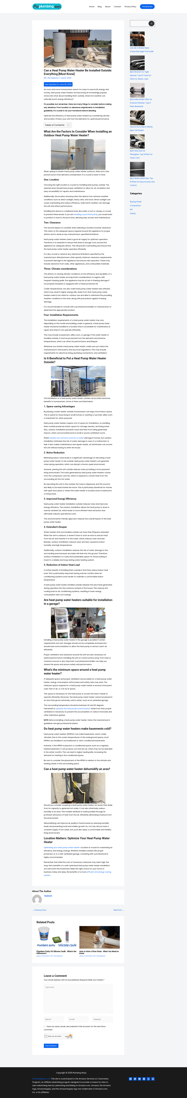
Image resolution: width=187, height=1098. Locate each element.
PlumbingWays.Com (41, 1078)
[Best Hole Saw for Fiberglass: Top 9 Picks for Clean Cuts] (137, 141)
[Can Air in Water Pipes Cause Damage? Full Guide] (137, 39)
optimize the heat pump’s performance (73, 708)
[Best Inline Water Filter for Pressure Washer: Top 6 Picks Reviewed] (137, 90)
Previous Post (39, 910)
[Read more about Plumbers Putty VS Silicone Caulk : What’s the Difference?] (57, 937)
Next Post (119, 910)
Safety (133, 213)
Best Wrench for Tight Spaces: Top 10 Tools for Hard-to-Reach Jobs (140, 75)
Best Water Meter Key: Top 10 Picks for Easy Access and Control (142, 181)
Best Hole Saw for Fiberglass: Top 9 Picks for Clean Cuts (141, 154)
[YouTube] (139, 1079)
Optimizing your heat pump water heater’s (62, 847)
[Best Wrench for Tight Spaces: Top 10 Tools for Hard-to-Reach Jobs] (137, 63)
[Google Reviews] (153, 1079)
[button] (147, 6)
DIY (45, 78)
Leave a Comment (43, 956)
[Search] (151, 23)
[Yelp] (148, 1079)
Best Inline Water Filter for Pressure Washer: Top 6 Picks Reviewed (141, 103)
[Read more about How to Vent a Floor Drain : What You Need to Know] (99, 937)
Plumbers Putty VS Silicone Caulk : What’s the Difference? (56, 952)
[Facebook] (130, 1079)
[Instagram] (144, 1079)
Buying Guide (135, 201)
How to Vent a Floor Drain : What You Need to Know (99, 952)
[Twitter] (135, 1079)
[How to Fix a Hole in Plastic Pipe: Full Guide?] (137, 117)
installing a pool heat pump (85, 214)
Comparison (135, 205)
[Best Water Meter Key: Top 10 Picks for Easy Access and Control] (137, 169)
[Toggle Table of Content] (67, 125)
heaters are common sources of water (67, 438)
